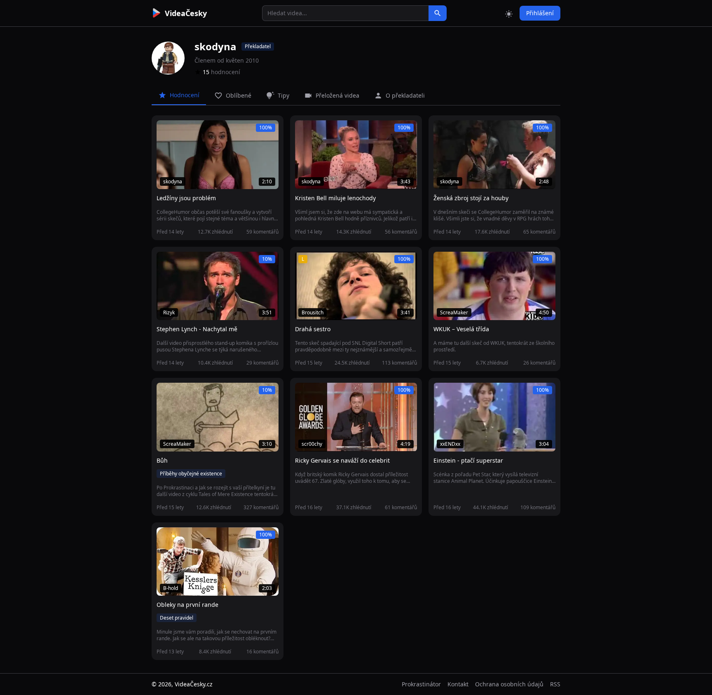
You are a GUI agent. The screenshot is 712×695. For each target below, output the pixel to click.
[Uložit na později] (181, 131)
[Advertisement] (105, 150)
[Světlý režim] (508, 13)
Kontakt (457, 684)
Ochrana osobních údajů (509, 684)
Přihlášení (540, 13)
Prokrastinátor (421, 684)
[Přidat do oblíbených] (166, 131)
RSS (555, 684)
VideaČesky (186, 13)
